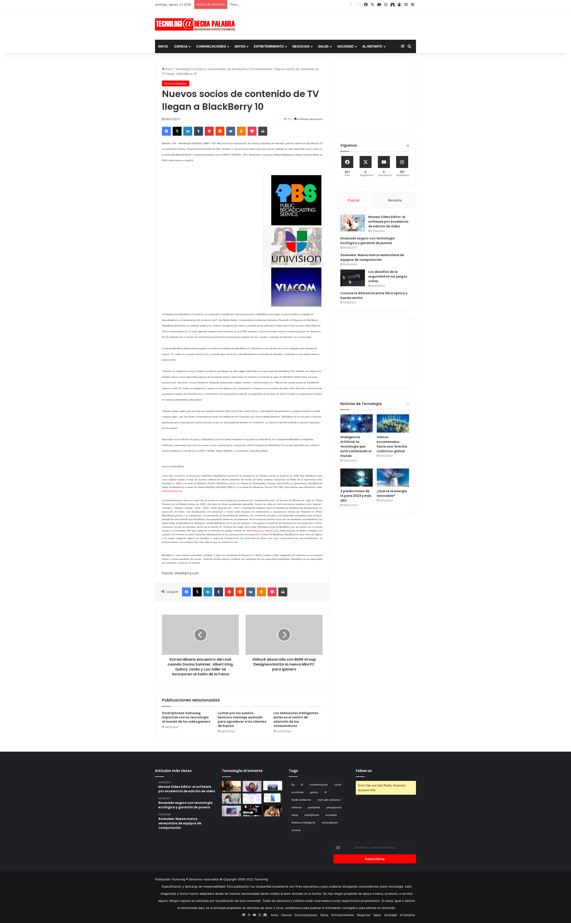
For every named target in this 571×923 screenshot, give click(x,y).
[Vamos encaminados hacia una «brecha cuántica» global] (393, 423)
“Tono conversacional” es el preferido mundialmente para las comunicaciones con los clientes (295, 4)
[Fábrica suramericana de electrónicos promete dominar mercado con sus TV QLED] (231, 811)
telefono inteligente (303, 822)
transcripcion (330, 822)
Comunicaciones (211, 46)
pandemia (314, 807)
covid (337, 784)
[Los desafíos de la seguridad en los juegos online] (352, 278)
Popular (354, 200)
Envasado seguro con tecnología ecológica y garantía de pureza (367, 240)
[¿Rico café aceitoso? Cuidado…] (231, 786)
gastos (314, 792)
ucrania (296, 830)
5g (292, 784)
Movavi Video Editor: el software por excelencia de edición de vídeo (388, 221)
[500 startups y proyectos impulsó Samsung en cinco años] (252, 811)
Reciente (395, 200)
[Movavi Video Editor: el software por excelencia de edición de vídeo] (352, 223)
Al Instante (372, 46)
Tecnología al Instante (190, 69)
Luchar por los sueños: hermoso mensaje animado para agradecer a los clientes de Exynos (242, 719)
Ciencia (180, 46)
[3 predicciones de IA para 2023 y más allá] (356, 478)
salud (294, 815)
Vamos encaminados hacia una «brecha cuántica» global (392, 444)
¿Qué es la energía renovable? (392, 493)
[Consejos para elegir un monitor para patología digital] (231, 798)
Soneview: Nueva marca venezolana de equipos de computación (372, 257)
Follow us (364, 770)
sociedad (331, 815)
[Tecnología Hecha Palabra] (196, 24)
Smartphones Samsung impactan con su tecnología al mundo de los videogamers (186, 717)
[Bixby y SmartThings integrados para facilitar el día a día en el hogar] (252, 798)
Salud (323, 46)
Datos (240, 46)
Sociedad (345, 46)
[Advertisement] (330, 24)
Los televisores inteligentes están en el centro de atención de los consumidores (296, 719)
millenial (296, 807)
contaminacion (318, 784)
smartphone (311, 815)
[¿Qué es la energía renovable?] (393, 478)
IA (325, 792)
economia (297, 792)
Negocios (300, 46)
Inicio (163, 46)
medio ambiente (301, 799)
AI (302, 784)
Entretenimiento (269, 46)
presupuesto (334, 807)
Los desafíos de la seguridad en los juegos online (387, 276)
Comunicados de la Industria (227, 69)
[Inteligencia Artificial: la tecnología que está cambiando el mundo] (356, 423)
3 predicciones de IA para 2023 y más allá (355, 496)
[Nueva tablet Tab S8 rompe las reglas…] (272, 811)
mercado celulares (328, 799)
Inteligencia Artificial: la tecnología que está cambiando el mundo (355, 446)
